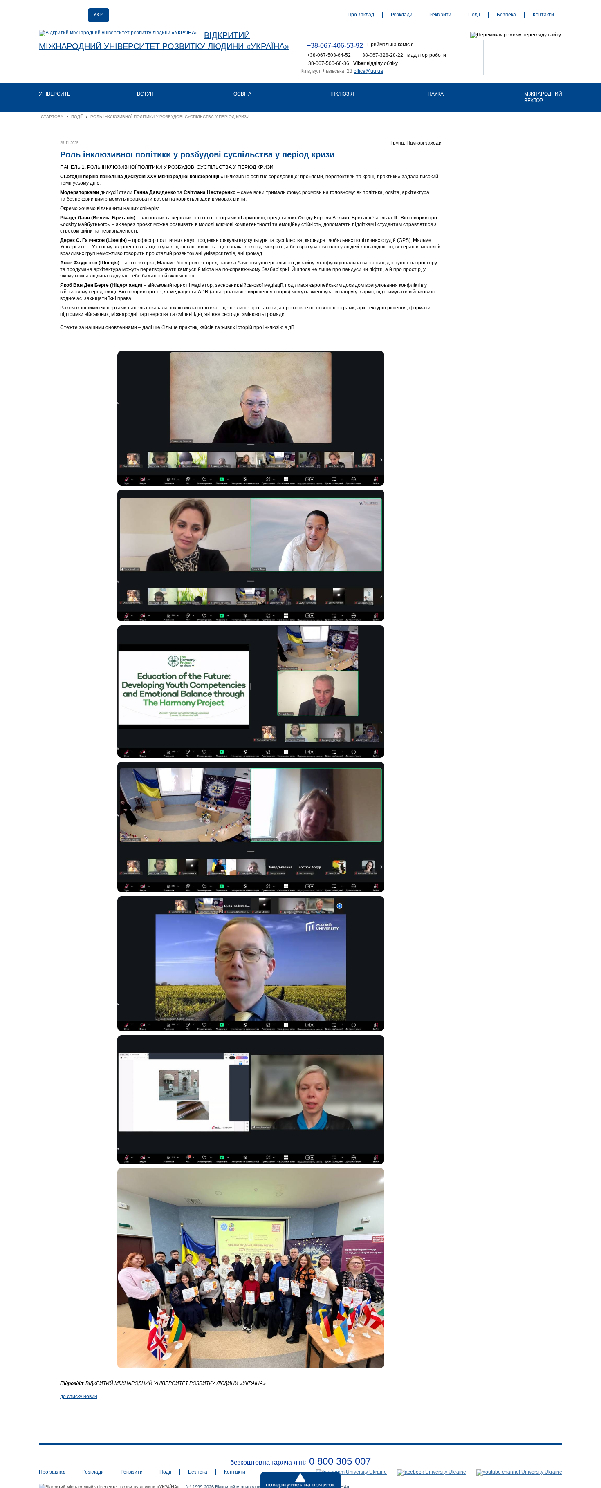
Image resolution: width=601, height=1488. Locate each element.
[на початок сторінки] (280, 1478)
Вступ (145, 94)
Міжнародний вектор (543, 97)
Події (474, 15)
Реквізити (440, 15)
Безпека (506, 15)
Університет (56, 94)
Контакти (543, 15)
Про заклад (361, 15)
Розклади (402, 15)
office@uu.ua (368, 71)
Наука (436, 94)
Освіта (242, 94)
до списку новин (78, 1396)
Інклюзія (342, 94)
